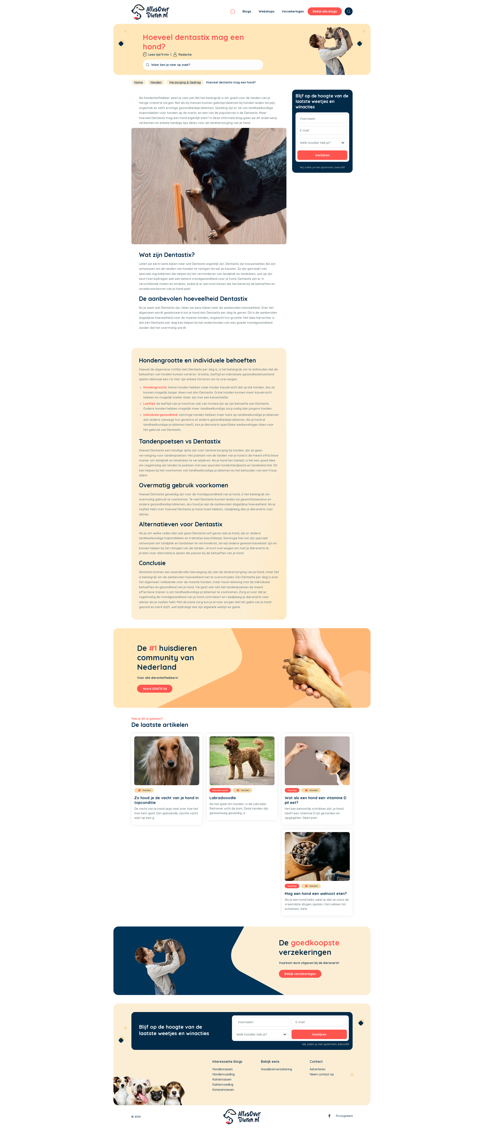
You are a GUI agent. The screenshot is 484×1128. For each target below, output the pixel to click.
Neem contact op (322, 1074)
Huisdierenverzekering (276, 1069)
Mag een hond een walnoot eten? (316, 893)
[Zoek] (349, 11)
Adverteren (317, 1069)
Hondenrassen (222, 1069)
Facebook (329, 1116)
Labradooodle (222, 797)
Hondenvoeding (223, 1074)
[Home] (232, 12)
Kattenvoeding (222, 1084)
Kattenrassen (221, 1079)
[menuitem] (232, 12)
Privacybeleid (344, 1116)
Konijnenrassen (223, 1089)
